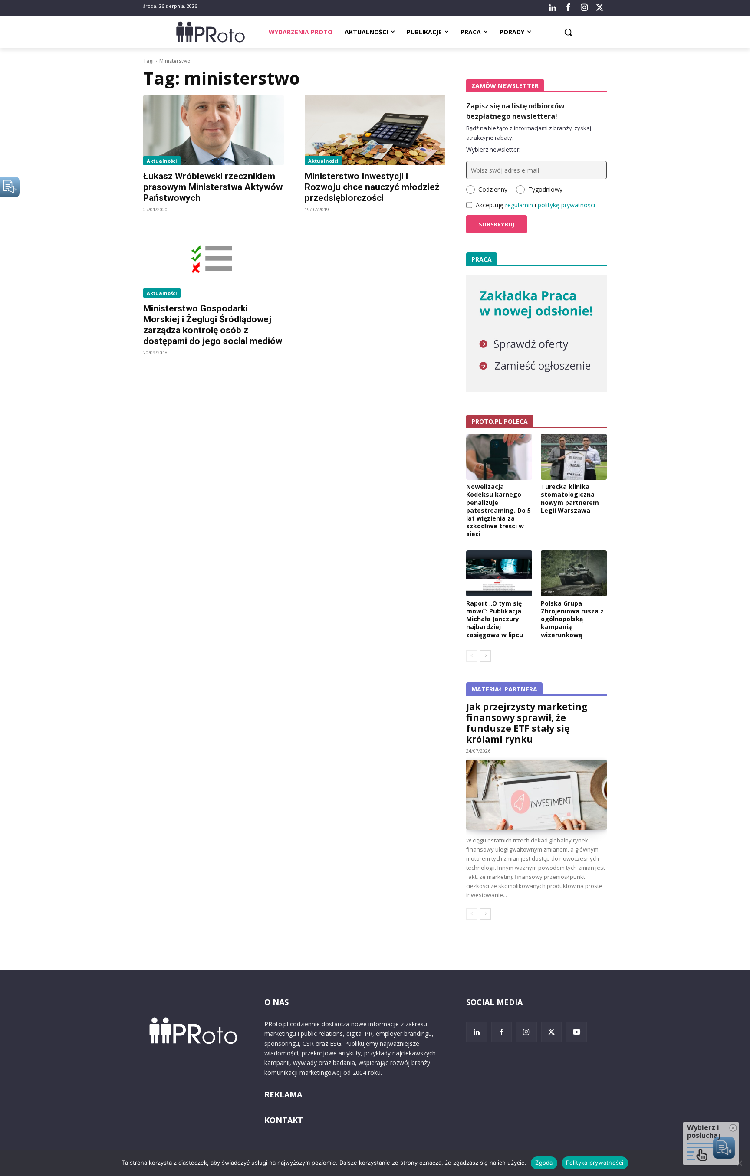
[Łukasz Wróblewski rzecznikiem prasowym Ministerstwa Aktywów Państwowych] (213, 130)
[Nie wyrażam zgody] (739, 1163)
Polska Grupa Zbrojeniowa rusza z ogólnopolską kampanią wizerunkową (572, 619)
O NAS (276, 1002)
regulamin (519, 205)
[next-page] (485, 656)
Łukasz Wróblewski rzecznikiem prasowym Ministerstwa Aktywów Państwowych (213, 187)
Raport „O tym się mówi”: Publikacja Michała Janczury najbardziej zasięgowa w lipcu (494, 619)
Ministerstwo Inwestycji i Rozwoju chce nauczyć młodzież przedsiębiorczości (372, 187)
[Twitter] (600, 8)
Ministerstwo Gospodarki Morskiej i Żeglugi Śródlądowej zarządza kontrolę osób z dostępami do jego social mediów (212, 324)
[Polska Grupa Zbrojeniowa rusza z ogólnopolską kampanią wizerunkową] (574, 573)
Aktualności (162, 160)
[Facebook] (568, 8)
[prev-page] (471, 656)
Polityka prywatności (595, 1162)
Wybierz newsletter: (493, 149)
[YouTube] (576, 1032)
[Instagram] (584, 8)
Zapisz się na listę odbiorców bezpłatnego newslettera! (515, 111)
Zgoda (544, 1162)
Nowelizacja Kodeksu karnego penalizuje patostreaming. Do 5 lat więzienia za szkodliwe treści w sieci (498, 510)
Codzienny (492, 189)
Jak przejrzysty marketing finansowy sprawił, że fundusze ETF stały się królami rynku (527, 723)
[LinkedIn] (552, 8)
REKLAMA (283, 1094)
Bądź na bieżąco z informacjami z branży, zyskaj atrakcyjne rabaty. (528, 132)
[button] (568, 32)
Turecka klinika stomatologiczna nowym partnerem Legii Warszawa (570, 498)
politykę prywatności (566, 205)
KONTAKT (283, 1120)
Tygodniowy (545, 189)
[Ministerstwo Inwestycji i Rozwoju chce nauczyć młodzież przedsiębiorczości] (375, 130)
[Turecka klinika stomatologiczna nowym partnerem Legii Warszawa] (574, 457)
